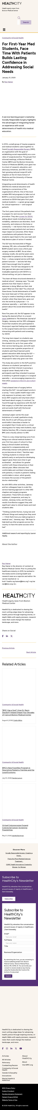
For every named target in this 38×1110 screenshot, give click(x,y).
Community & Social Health (13, 38)
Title (6, 946)
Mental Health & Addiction (8, 1079)
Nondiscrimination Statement (12, 1094)
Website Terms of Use (9, 1100)
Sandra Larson (17, 778)
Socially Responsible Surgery (18, 149)
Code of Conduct (8, 1091)
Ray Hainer (8, 82)
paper (4, 319)
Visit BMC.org (27, 1065)
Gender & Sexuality (9, 1073)
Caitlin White (18, 720)
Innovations (6, 1076)
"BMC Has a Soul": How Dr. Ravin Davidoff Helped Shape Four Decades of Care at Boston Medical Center (18, 712)
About (24, 1062)
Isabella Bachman (18, 836)
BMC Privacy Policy (8, 1088)
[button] (8, 899)
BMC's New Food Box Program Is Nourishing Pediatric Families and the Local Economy (18, 770)
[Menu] (4, 29)
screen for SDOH (25, 216)
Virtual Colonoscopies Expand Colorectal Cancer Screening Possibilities (15, 827)
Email (6, 934)
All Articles (6, 1060)
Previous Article (8, 648)
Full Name (8, 940)
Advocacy (6, 1062)
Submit (8, 976)
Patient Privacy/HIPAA (10, 1097)
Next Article (31, 652)
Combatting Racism (10, 1065)
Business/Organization (13, 952)
